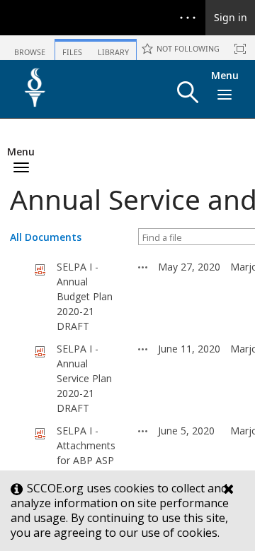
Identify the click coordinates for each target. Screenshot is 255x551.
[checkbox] (17, 297)
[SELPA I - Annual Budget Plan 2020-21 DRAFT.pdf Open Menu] (143, 267)
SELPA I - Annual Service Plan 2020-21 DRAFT (84, 378)
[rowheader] (20, 297)
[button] (187, 92)
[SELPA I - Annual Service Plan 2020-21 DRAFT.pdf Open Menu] (143, 349)
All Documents (45, 237)
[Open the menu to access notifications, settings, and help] (187, 17)
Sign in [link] (230, 17)
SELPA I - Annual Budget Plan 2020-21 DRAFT (85, 296)
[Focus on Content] (240, 48)
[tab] (29, 47)
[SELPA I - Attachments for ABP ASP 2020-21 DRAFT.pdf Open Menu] (143, 431)
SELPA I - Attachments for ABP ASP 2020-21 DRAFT (86, 460)
